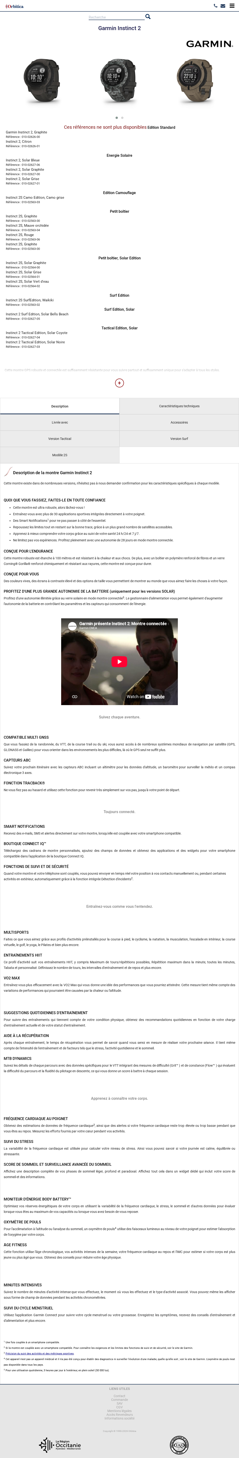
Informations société (119, 1418)
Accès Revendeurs (119, 1414)
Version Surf (179, 439)
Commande (119, 1400)
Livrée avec (60, 422)
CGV (119, 1407)
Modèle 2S (59, 455)
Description (59, 406)
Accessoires (179, 422)
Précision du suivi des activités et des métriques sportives (40, 1353)
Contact (119, 1396)
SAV (120, 1403)
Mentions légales (119, 1411)
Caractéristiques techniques (179, 406)
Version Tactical (59, 439)
